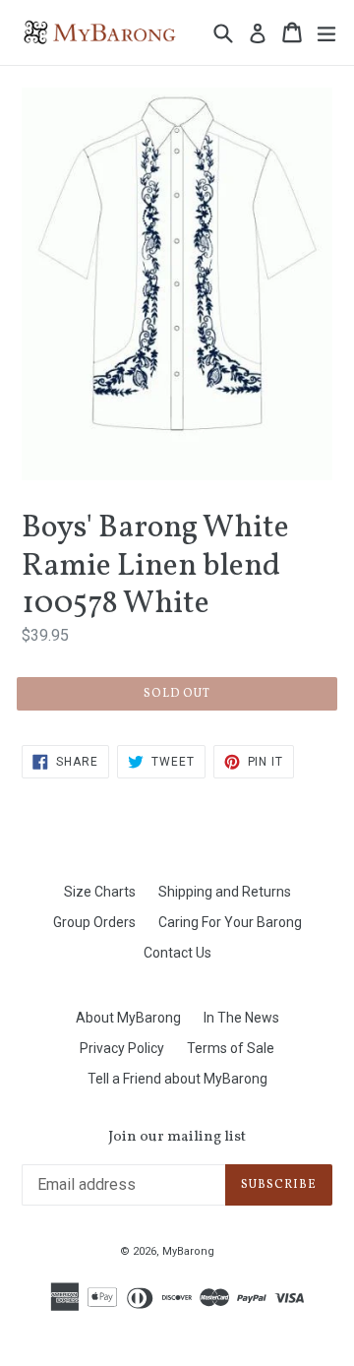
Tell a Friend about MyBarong (177, 1079)
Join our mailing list (177, 1138)
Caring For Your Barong (230, 922)
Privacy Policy (122, 1048)
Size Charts (100, 892)
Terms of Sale (230, 1048)
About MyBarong (128, 1017)
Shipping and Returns (224, 892)
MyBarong (188, 1251)
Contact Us (177, 953)
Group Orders (94, 922)
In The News (241, 1017)
